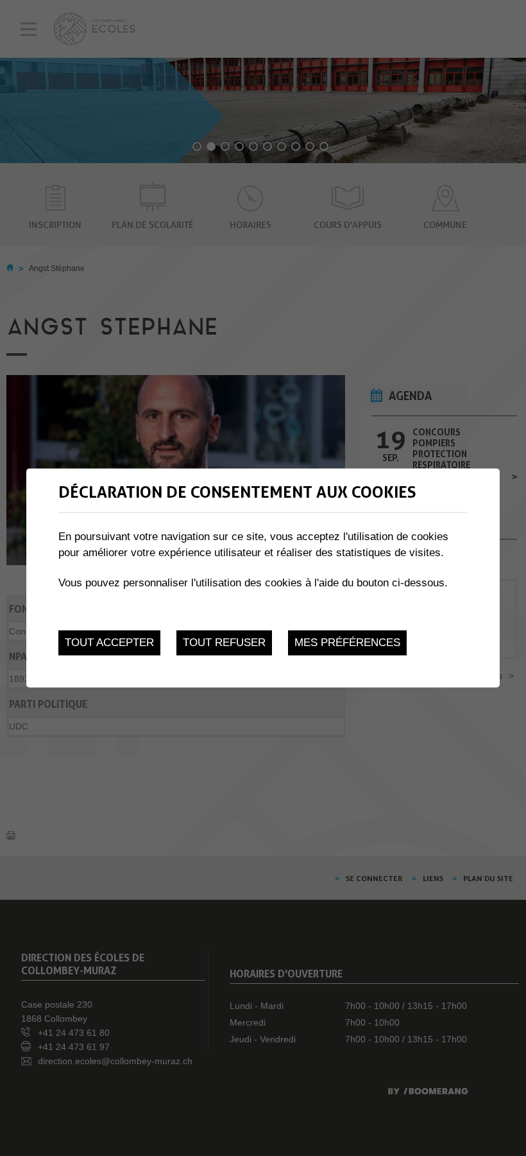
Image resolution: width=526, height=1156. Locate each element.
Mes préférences (347, 642)
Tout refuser (224, 642)
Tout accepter (109, 642)
